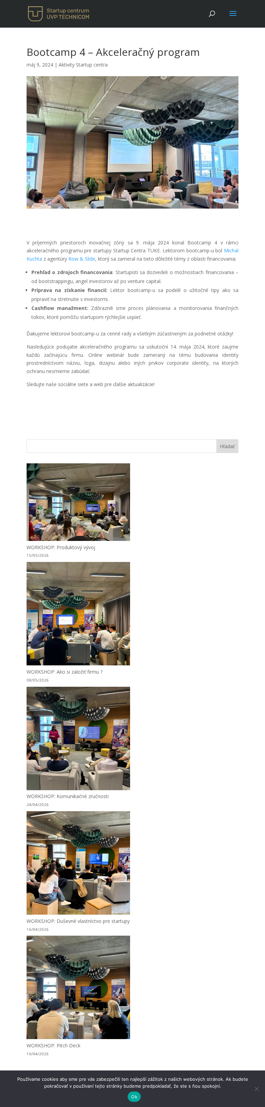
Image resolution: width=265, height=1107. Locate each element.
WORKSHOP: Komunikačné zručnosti (68, 796)
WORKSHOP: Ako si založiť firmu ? (64, 671)
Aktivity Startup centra (83, 64)
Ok (134, 1096)
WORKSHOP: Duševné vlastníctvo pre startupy (78, 921)
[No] (256, 1088)
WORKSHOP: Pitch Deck (53, 1045)
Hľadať (227, 446)
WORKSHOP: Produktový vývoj (61, 547)
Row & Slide (81, 258)
